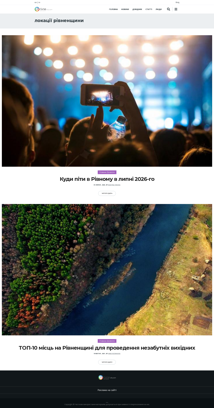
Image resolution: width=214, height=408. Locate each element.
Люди (159, 9)
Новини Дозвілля (107, 172)
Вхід (177, 2)
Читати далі (107, 193)
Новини (125, 9)
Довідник (137, 9)
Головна (113, 9)
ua (36, 2)
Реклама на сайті (107, 390)
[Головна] (43, 9)
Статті (149, 9)
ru (39, 2)
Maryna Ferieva (114, 185)
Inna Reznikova (114, 353)
